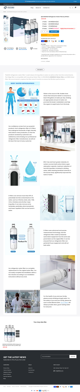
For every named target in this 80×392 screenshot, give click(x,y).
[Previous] (11, 30)
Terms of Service (7, 370)
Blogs (4, 378)
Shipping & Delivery (7, 372)
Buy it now (50, 35)
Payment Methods (7, 376)
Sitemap (9, 386)
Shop (32, 7)
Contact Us (46, 7)
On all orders (10, 49)
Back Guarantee (23, 49)
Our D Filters (64, 302)
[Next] (37, 30)
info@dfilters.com (59, 370)
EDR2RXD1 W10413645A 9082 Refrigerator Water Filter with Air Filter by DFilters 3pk (11, 345)
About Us (38, 7)
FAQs (4, 386)
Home (4, 11)
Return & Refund (7, 374)
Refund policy (23, 386)
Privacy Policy (6, 368)
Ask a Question (44, 58)
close (5, 1)
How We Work (31, 370)
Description (40, 69)
